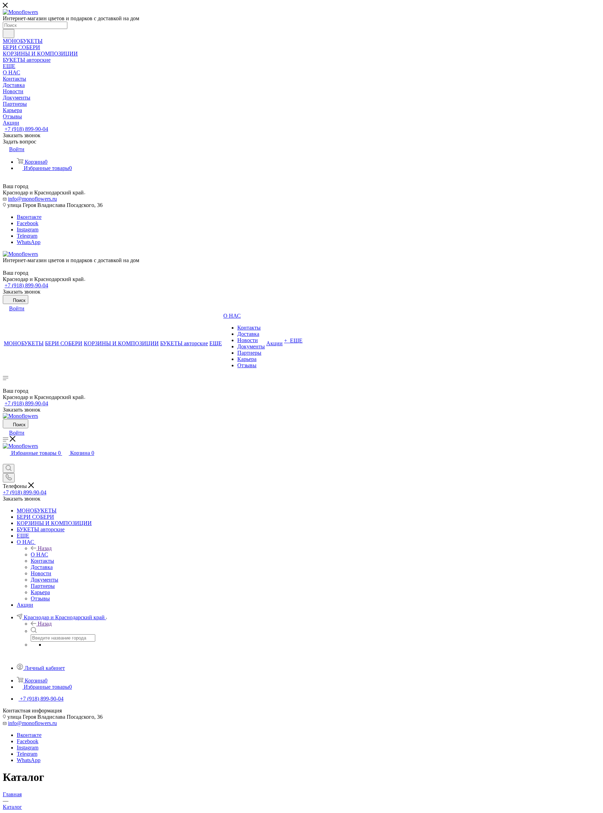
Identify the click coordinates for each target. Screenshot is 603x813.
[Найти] (8, 33)
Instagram (27, 229)
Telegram (27, 236)
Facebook (27, 223)
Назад (45, 548)
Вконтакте (29, 217)
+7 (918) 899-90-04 (26, 129)
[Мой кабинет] (6, 461)
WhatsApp (28, 242)
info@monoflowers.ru (32, 199)
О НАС (39, 554)
